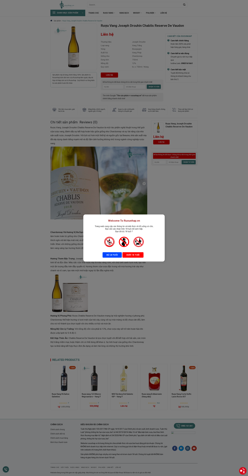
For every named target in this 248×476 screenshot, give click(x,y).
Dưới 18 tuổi (133, 255)
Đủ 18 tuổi (112, 255)
